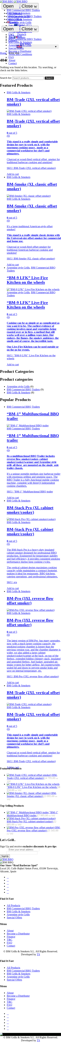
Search (49, 78)
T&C (9, 939)
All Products (15, 13)
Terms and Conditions (20, 54)
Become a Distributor (19, 51)
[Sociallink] (8, 877)
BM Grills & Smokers (20, 19)
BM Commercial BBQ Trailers (25, 16)
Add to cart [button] (13, 174)
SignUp (4, 856)
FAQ (11, 57)
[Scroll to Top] (1, 1043)
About (11, 60)
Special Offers (16, 25)
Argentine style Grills (19, 22)
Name (3, 852)
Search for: (6, 77)
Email (4, 849)
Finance (11, 936)
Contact (12, 63)
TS (38, 954)
